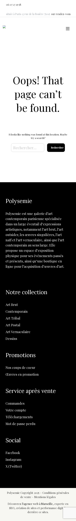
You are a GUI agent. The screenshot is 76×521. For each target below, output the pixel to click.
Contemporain (17, 311)
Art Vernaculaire (18, 332)
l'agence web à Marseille (37, 504)
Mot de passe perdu (20, 424)
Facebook (13, 453)
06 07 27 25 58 (13, 4)
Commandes (15, 403)
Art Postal (13, 325)
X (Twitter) (14, 466)
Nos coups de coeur (20, 367)
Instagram (13, 459)
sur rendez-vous (61, 14)
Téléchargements (19, 417)
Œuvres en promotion (22, 374)
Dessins (11, 338)
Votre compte (16, 410)
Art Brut (12, 304)
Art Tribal (13, 318)
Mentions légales (45, 497)
